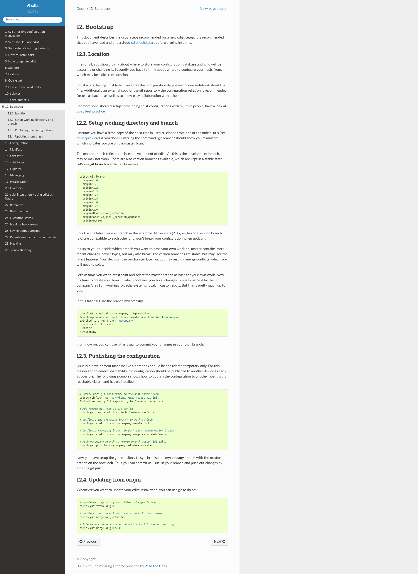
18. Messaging (14, 175)
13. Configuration (17, 143)
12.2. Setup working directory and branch (30, 121)
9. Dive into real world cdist (23, 87)
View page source (213, 8)
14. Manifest (13, 149)
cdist (34, 5)
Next (218, 541)
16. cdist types (14, 162)
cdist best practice (91, 111)
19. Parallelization (16, 181)
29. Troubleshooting (18, 250)
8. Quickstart (13, 80)
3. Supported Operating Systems (27, 48)
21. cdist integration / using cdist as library (29, 196)
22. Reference (14, 205)
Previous (90, 541)
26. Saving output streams (22, 230)
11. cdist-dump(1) (17, 100)
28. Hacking (13, 243)
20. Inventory (14, 188)
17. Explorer (13, 169)
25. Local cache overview (21, 224)
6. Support (12, 67)
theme (120, 566)
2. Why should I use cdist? (22, 42)
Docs (80, 8)
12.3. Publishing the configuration (30, 130)
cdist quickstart (143, 42)
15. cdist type (14, 156)
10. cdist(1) (12, 93)
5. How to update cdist (20, 61)
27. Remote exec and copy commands (30, 237)
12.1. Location (17, 113)
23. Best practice (16, 211)
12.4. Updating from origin (25, 136)
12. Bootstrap (14, 106)
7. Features (12, 74)
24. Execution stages (19, 218)
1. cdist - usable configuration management (25, 33)
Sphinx (98, 566)
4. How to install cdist (19, 55)
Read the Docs (156, 566)
